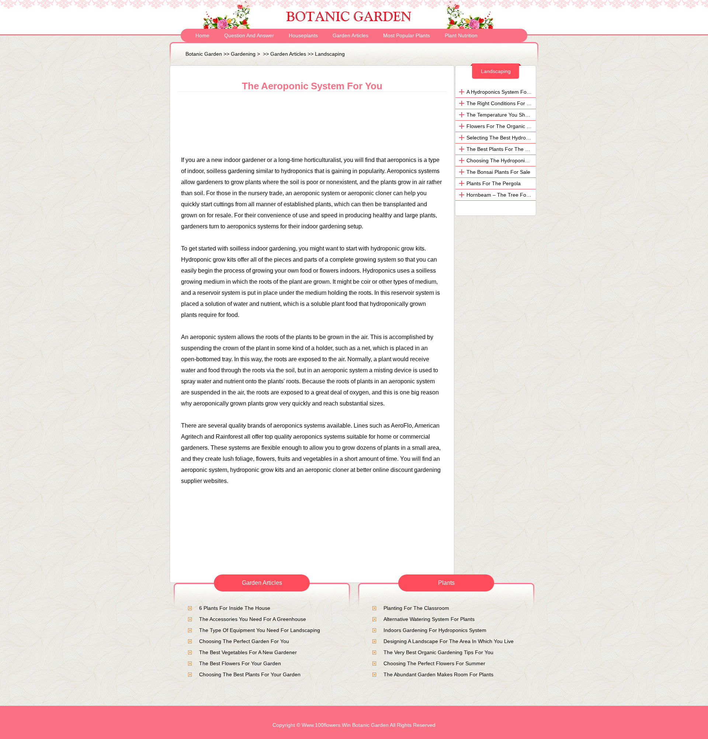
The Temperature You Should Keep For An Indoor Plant (531, 115)
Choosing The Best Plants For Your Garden (250, 674)
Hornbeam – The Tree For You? (503, 195)
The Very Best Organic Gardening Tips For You (438, 652)
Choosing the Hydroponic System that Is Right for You (531, 160)
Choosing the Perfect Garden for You (244, 641)
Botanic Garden (203, 54)
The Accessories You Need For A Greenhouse (252, 619)
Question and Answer (249, 35)
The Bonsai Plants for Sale (498, 172)
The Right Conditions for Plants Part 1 (511, 103)
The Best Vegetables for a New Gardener (248, 652)
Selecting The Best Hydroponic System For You (521, 138)
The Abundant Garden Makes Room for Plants (438, 674)
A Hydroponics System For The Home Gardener (522, 92)
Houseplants (303, 35)
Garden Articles (350, 35)
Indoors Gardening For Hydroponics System (435, 630)
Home (202, 35)
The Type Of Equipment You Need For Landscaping (259, 630)
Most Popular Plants (406, 35)
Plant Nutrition (461, 35)
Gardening (243, 54)
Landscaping (330, 54)
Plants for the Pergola (493, 183)
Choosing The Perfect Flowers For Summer (434, 663)
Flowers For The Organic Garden (505, 126)
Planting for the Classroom (416, 608)
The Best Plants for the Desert (503, 149)
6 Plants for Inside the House (234, 608)
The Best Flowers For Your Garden (240, 663)
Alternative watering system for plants (429, 619)
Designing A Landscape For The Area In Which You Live (449, 641)
